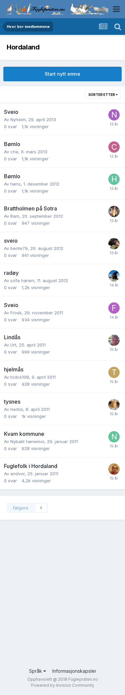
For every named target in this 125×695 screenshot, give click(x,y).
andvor (17, 473)
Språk (36, 671)
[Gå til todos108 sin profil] (114, 372)
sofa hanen (22, 280)
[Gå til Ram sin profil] (114, 211)
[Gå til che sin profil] (114, 147)
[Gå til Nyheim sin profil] (114, 114)
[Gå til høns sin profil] (114, 179)
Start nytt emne (62, 74)
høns (15, 184)
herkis (16, 409)
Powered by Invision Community (62, 685)
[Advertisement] (62, 598)
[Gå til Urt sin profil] (114, 340)
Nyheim (18, 119)
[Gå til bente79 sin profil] (114, 243)
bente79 (19, 248)
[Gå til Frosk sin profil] (114, 308)
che (14, 151)
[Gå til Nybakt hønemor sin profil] (114, 436)
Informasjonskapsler (74, 671)
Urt (13, 345)
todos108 (19, 377)
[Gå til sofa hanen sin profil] (114, 275)
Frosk (16, 312)
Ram (14, 216)
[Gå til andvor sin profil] (114, 469)
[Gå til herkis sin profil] (114, 404)
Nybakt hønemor (27, 441)
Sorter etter (102, 95)
